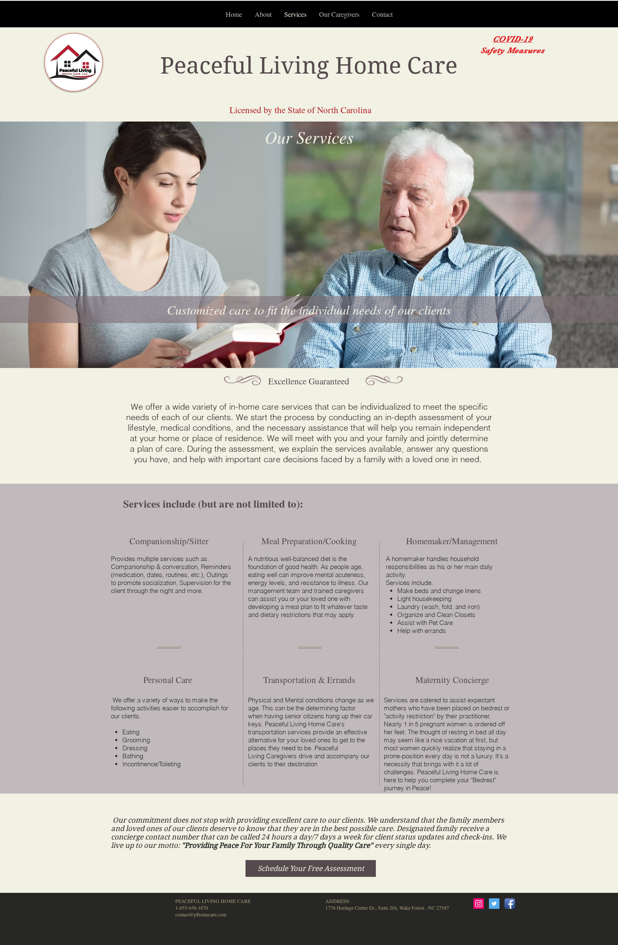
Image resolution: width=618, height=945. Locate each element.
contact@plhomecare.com (200, 914)
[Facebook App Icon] (509, 903)
